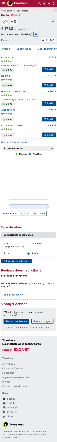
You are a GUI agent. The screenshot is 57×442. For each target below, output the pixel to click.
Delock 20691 (10, 15)
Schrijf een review (13, 294)
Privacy (6, 381)
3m (21, 213)
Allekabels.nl (8, 109)
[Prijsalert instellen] (35, 34)
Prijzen (6, 48)
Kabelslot (6, 40)
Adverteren (8, 363)
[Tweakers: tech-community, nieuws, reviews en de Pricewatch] (17, 3)
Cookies (6, 386)
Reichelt (5, 75)
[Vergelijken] (53, 21)
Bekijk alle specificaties (16, 261)
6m (27, 213)
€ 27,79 (52, 109)
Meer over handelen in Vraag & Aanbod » (26, 327)
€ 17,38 (52, 57)
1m (14, 213)
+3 (13, 21)
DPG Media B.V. (39, 431)
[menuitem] (39, 3)
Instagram (11, 407)
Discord (10, 416)
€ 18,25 (52, 75)
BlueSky (10, 398)
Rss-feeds (11, 411)
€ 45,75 (52, 125)
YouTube (11, 403)
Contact (6, 368)
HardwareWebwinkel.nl (13, 91)
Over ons (19, 368)
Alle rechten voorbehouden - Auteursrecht (24, 434)
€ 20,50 (52, 91)
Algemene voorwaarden (15, 377)
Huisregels (8, 372)
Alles (42, 213)
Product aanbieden (16, 321)
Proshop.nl (7, 57)
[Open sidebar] (55, 9)
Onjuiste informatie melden (15, 142)
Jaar (34, 213)
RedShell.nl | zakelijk (12, 125)
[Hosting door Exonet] (15, 350)
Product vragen (42, 321)
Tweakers (7, 431)
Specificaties (24, 48)
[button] (3, 3)
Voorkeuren (20, 386)
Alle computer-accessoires (15, 10)
